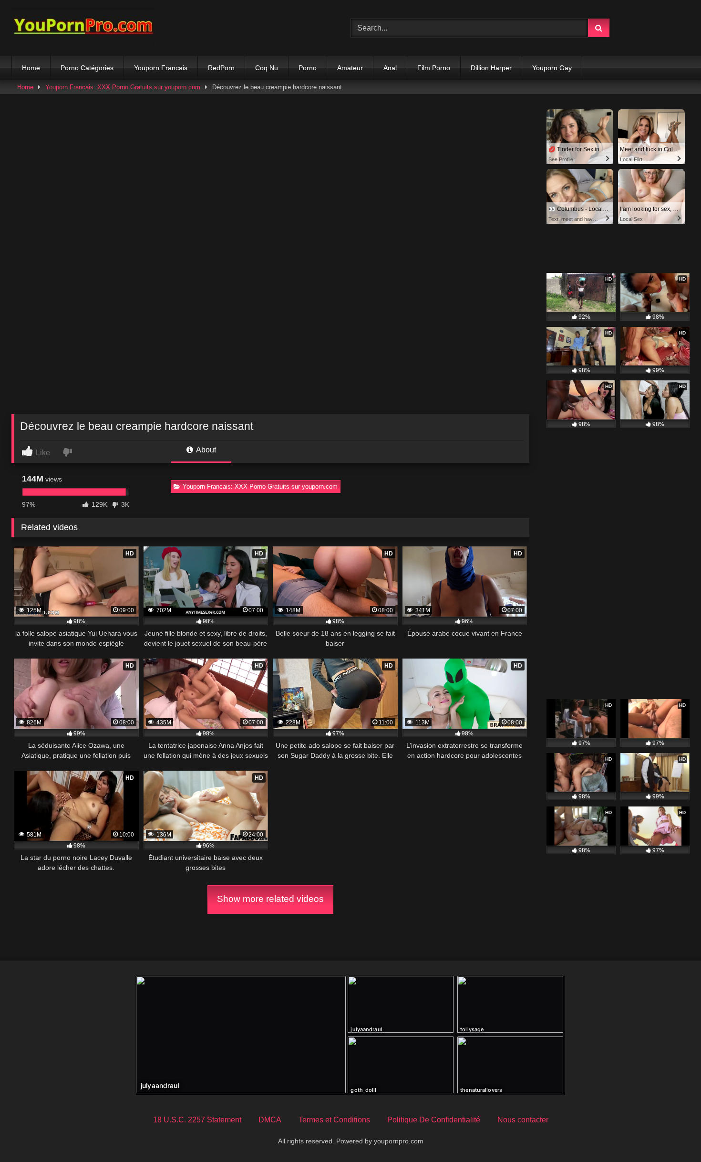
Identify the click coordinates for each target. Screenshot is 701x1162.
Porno (308, 68)
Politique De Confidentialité (433, 1120)
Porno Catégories (87, 68)
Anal (390, 68)
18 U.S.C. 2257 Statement (197, 1120)
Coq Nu (266, 68)
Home (31, 68)
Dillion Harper (491, 68)
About (205, 450)
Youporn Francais (160, 68)
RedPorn (221, 68)
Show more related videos (270, 899)
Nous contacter (522, 1120)
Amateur (350, 68)
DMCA (269, 1120)
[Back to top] (671, 1133)
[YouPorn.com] (83, 28)
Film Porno (433, 68)
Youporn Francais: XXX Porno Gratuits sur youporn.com (122, 87)
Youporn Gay (552, 68)
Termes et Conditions (334, 1120)
